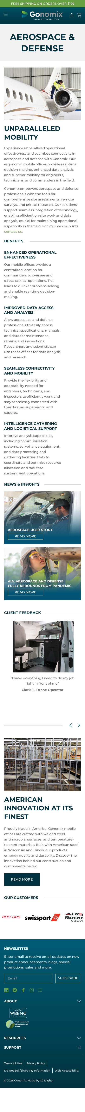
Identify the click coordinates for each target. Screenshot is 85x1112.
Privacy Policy (35, 1063)
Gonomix (20, 1080)
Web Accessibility (67, 1070)
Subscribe (68, 978)
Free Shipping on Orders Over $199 (42, 4)
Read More (26, 536)
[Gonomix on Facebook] (23, 990)
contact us (13, 232)
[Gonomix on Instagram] (32, 990)
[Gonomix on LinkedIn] (6, 990)
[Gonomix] (43, 15)
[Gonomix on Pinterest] (15, 990)
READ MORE (22, 879)
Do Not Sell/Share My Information (27, 1070)
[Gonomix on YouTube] (40, 990)
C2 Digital (46, 1080)
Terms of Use (13, 1063)
